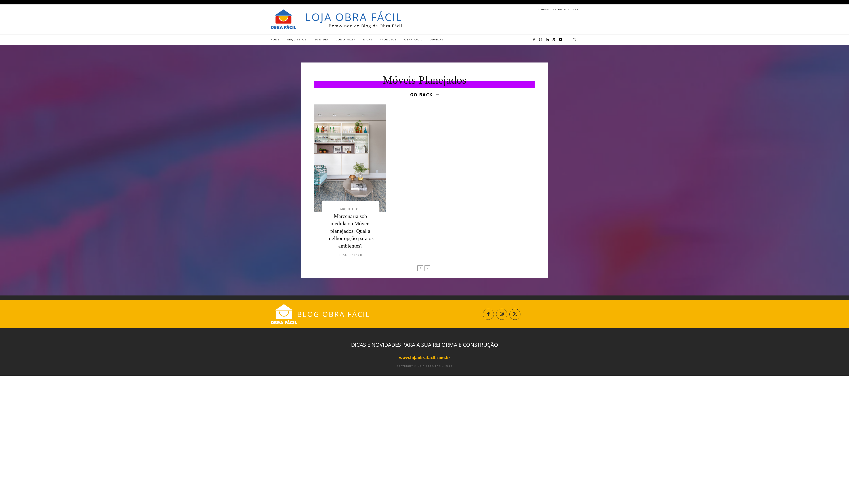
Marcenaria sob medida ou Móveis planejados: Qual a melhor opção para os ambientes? (350, 231)
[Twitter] (554, 39)
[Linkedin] (547, 39)
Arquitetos (350, 209)
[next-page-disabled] (427, 268)
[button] (574, 40)
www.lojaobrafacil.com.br (424, 357)
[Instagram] (540, 39)
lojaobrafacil (350, 255)
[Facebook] (534, 39)
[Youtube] (560, 39)
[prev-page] (420, 268)
